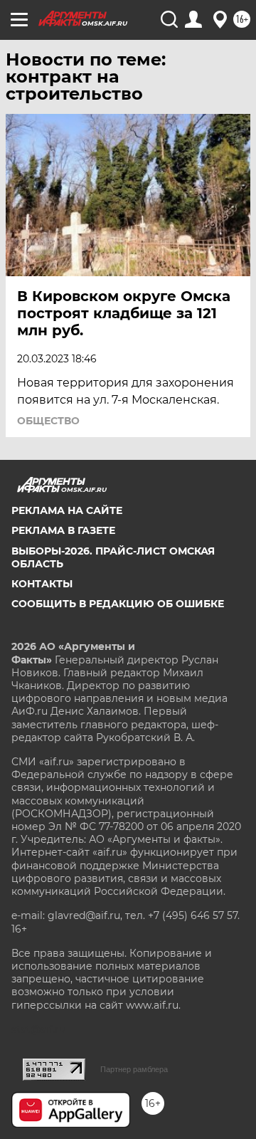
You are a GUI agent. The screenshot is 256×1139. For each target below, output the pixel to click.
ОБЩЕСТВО (48, 421)
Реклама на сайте (66, 510)
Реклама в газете (63, 530)
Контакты (42, 583)
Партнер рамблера (134, 1069)
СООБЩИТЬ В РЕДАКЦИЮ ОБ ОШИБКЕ (117, 603)
